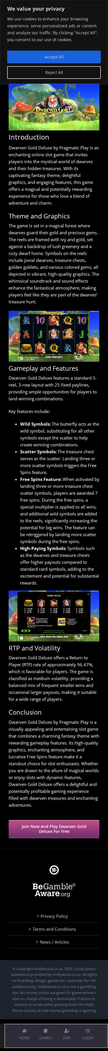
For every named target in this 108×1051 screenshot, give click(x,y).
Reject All (54, 72)
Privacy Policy (54, 916)
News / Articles (54, 942)
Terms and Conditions (54, 929)
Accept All (54, 57)
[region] (54, 42)
